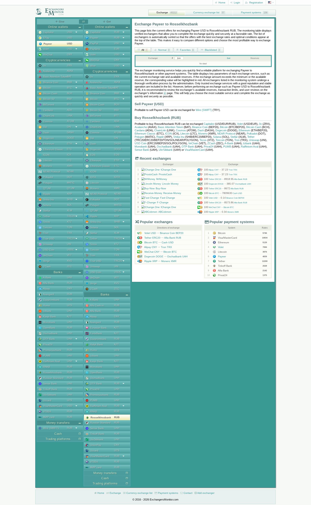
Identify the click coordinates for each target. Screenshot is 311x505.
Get (228, 58)
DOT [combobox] (69, 177)
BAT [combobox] (69, 76)
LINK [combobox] (70, 115)
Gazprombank (50, 299)
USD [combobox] (69, 32)
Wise (92, 65)
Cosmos (47, 121)
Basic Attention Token (54, 76)
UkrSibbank (49, 394)
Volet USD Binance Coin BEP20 (224, 198)
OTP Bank (48, 339)
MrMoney (161, 179)
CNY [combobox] (69, 54)
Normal (163, 49)
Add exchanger (206, 492)
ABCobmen (164, 211)
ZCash (46, 266)
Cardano (47, 110)
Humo (46, 305)
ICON (45, 154)
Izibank (46, 311)
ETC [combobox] (69, 149)
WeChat (47, 54)
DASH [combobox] (70, 132)
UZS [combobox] (69, 305)
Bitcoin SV (48, 99)
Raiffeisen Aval (51, 361)
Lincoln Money (170, 183)
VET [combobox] (69, 255)
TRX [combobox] (69, 232)
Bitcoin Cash (49, 93)
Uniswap (47, 244)
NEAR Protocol (51, 171)
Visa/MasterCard (52, 406)
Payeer (47, 43)
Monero (47, 166)
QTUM (46, 188)
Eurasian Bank (98, 327)
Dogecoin (48, 138)
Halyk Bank (96, 344)
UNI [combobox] (69, 244)
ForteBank (95, 333)
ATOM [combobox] (70, 121)
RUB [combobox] (69, 282)
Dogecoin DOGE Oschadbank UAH (227, 184)
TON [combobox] (69, 227)
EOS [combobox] (116, 154)
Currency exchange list (206, 12)
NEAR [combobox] (70, 171)
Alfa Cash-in (96, 305)
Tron (45, 233)
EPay (45, 37)
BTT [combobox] (69, 104)
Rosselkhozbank (52, 372)
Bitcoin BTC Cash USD (223, 193)
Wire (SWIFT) (50, 428)
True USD (48, 238)
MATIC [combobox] (71, 182)
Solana (46, 205)
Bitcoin (46, 87)
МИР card (48, 417)
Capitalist (48, 32)
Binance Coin (50, 82)
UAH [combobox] (69, 277)
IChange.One (168, 169)
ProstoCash (165, 174)
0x (44, 65)
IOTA (92, 177)
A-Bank (46, 277)
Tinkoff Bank (49, 389)
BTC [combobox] (69, 87)
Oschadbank (50, 333)
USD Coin (48, 249)
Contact (187, 492)
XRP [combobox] (69, 193)
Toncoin (47, 227)
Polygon (47, 182)
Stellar (46, 210)
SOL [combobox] (69, 205)
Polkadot (47, 177)
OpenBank (48, 327)
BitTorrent (48, 104)
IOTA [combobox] (117, 177)
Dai (44, 127)
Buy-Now (161, 188)
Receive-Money (172, 193)
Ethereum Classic (52, 149)
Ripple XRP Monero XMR (221, 212)
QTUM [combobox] (71, 188)
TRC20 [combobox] (71, 216)
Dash (45, 132)
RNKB (46, 366)
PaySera (94, 49)
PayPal (93, 43)
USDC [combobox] (70, 249)
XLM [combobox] (69, 210)
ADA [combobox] (69, 110)
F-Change (162, 202)
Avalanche (48, 71)
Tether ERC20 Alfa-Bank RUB (225, 179)
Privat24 (47, 344)
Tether (46, 216)
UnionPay (95, 445)
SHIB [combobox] (70, 199)
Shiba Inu (48, 199)
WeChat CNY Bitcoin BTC (219, 207)
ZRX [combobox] (69, 65)
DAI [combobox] (69, 126)
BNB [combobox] (69, 82)
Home (221, 2)
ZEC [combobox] (69, 266)
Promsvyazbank (51, 350)
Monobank (48, 322)
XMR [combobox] (70, 165)
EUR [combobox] (116, 48)
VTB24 (46, 411)
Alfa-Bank (48, 283)
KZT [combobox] (69, 316)
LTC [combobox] (69, 160)
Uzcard (46, 400)
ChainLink (48, 115)
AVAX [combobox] (70, 71)
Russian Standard (53, 378)
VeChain (47, 255)
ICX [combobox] (69, 154)
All (144, 49)
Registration (256, 2)
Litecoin (47, 160)
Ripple (46, 194)
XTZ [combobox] (69, 221)
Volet (45, 49)
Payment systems (251, 12)
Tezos (46, 221)
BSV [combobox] (69, 98)
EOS (92, 154)
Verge (46, 261)
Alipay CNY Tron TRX (220, 170)
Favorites (186, 49)
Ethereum (48, 143)
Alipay (46, 288)
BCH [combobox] (69, 93)
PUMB (46, 355)
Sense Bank (49, 383)
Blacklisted (212, 49)
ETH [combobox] (69, 143)
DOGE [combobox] (70, 138)
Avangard (48, 294)
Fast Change (167, 197)
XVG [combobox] (69, 260)
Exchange (162, 12)
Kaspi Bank (49, 316)
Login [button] (236, 2)
